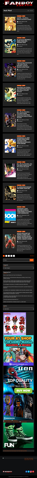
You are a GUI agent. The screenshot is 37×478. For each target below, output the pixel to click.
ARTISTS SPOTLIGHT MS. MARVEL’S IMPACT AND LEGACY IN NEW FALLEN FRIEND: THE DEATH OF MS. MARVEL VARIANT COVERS (24, 236)
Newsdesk (20, 21)
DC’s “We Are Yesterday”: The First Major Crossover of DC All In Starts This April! (24, 165)
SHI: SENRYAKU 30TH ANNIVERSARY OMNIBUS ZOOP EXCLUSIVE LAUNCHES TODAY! (17, 290)
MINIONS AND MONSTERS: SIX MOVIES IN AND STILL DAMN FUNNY (14, 301)
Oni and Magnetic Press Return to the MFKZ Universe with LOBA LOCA (15, 284)
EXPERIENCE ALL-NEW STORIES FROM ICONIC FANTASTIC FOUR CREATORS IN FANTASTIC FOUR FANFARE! (24, 140)
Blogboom (21, 476)
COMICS (23, 37)
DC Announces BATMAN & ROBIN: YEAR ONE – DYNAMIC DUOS (24, 41)
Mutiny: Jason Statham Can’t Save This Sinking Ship (12, 275)
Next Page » (32, 255)
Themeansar (26, 476)
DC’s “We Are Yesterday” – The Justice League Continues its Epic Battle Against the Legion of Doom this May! (24, 114)
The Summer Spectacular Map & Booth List (10, 299)
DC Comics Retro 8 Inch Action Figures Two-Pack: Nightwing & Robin (15, 450)
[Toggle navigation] (3, 3)
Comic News (19, 37)
